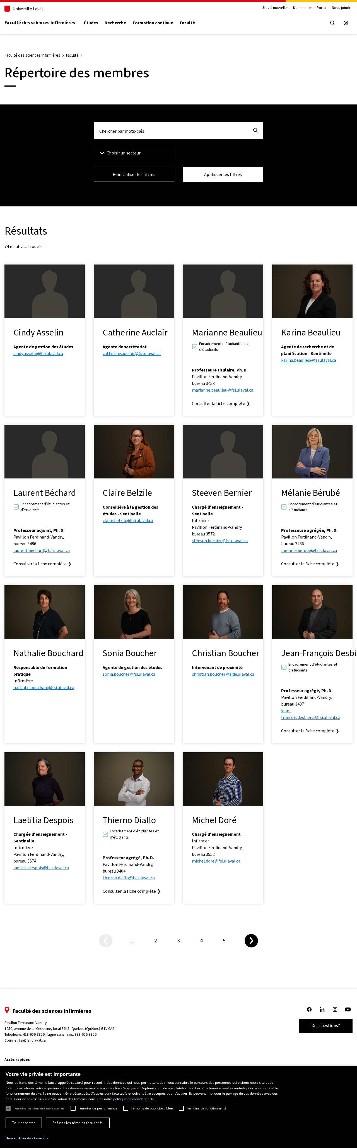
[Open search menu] (332, 23)
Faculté (187, 23)
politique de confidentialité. (134, 1099)
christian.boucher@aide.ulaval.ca (223, 674)
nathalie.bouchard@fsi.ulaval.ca (43, 687)
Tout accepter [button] (23, 1122)
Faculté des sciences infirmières (39, 22)
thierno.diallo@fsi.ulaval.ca (129, 878)
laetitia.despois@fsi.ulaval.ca (41, 868)
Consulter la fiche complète (221, 403)
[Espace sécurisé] (346, 23)
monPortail (318, 8)
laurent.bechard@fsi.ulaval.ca (41, 550)
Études (91, 23)
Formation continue (153, 23)
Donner (299, 8)
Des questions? (326, 1025)
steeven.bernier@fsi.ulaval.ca (220, 541)
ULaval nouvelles (275, 8)
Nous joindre (342, 8)
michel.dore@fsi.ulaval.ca (216, 861)
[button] (27, 1138)
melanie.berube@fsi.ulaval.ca (309, 550)
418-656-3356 (34, 1034)
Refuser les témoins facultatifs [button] (77, 1122)
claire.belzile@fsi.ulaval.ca (128, 520)
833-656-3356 (86, 1034)
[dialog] (178, 1107)
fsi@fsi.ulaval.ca (32, 1040)
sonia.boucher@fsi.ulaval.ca (129, 674)
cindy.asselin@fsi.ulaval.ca (38, 353)
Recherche (115, 23)
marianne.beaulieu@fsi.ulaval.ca (222, 390)
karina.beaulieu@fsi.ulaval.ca (308, 360)
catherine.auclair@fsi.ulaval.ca (132, 353)
